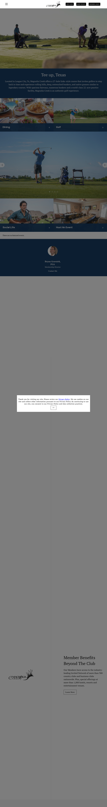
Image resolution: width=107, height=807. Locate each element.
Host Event (81, 4)
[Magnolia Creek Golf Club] (53, 4)
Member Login (94, 4)
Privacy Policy (64, 399)
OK (53, 407)
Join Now (69, 4)
